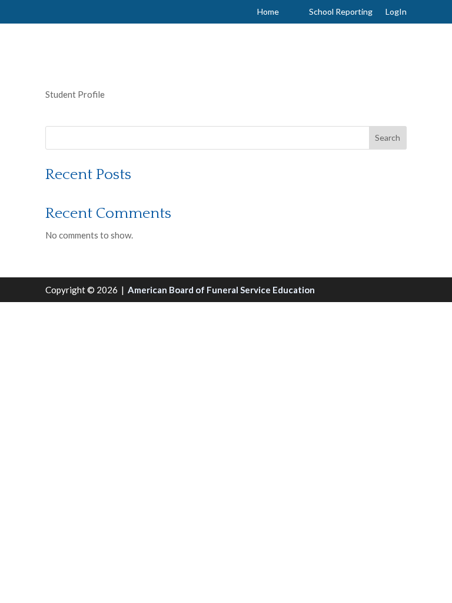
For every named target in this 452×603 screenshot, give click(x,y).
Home (268, 12)
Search (387, 137)
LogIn (396, 12)
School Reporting (341, 12)
